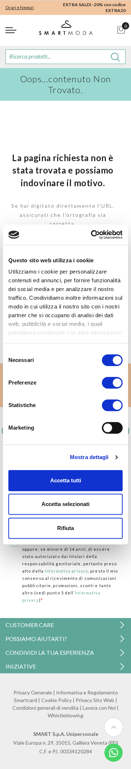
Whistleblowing (65, 715)
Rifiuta (65, 528)
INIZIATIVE (20, 666)
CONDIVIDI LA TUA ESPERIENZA (49, 652)
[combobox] (65, 56)
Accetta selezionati (65, 504)
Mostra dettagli (89, 457)
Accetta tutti (65, 480)
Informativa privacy (66, 571)
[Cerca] (116, 56)
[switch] (112, 383)
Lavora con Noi (99, 708)
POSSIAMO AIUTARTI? (36, 638)
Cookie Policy (56, 700)
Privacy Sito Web (95, 700)
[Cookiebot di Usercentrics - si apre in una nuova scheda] (92, 234)
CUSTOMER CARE (29, 624)
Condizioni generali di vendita (45, 708)
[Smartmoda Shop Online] (65, 30)
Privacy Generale (32, 692)
